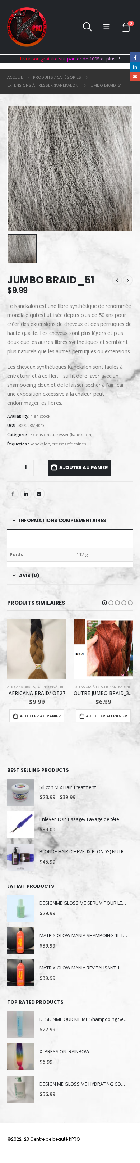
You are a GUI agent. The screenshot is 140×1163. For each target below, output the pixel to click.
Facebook (13, 494)
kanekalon (40, 443)
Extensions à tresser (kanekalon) (61, 434)
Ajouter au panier (83, 467)
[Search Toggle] (87, 27)
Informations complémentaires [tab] (62, 520)
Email (39, 494)
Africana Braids (21, 687)
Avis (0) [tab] (29, 575)
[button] (104, 603)
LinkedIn (26, 494)
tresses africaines (69, 443)
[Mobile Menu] (107, 27)
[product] (36, 649)
